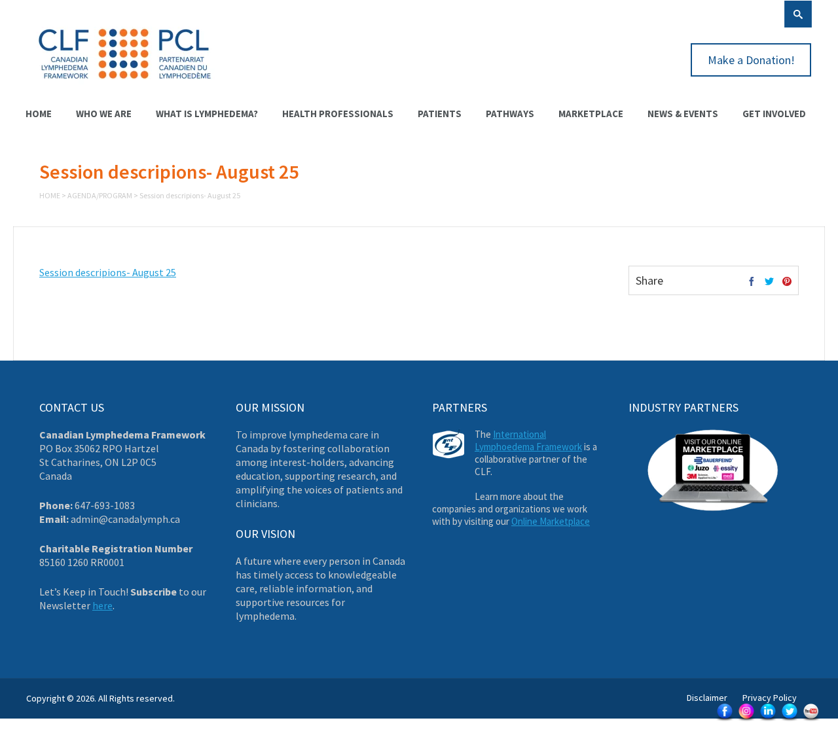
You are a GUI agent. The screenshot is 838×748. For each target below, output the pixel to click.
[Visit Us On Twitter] (789, 720)
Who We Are (104, 113)
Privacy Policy (769, 697)
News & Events (682, 113)
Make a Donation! (751, 59)
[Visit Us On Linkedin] (767, 720)
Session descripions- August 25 (107, 272)
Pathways (510, 113)
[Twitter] (769, 282)
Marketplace (590, 113)
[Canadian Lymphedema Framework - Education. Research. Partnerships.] (125, 86)
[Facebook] (751, 282)
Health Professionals (337, 113)
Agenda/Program (99, 195)
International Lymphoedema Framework (528, 440)
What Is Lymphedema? (207, 113)
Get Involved (774, 113)
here (102, 605)
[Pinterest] (787, 282)
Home (39, 113)
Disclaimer (707, 697)
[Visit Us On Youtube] (811, 720)
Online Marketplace (550, 521)
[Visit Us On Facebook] (724, 720)
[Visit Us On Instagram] (746, 720)
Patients (440, 113)
